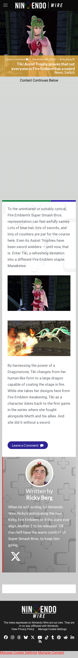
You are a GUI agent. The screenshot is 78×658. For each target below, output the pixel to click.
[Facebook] (6, 637)
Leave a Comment (15, 59)
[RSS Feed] (40, 641)
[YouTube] (40, 637)
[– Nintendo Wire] (39, 611)
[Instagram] (12, 637)
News (58, 72)
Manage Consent (51, 653)
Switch (69, 72)
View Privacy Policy (22, 629)
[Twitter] (33, 637)
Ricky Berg (66, 59)
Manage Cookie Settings (52, 629)
